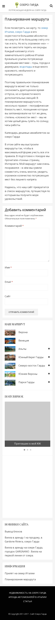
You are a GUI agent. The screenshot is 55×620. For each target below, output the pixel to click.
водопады (26, 66)
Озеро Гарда (29, 5)
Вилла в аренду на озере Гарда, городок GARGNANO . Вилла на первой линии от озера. (24, 551)
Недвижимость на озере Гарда (27, 592)
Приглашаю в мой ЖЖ (27, 443)
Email (9, 282)
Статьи (27, 601)
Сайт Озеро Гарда (38, 614)
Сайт (8, 296)
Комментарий (14, 225)
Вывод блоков (13, 531)
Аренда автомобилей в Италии (27, 597)
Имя (8, 267)
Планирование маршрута (20, 579)
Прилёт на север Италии (20, 573)
